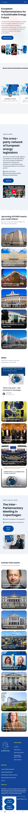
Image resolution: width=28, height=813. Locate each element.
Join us (8, 181)
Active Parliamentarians (7, 769)
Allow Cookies (9, 801)
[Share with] (4, 397)
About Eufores (18, 759)
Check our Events (10, 171)
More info (8, 529)
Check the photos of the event (14, 522)
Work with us (17, 749)
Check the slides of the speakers (15, 519)
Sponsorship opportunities (13, 173)
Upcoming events (19, 752)
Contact (16, 747)
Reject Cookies (9, 807)
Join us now (7, 38)
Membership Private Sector (8, 777)
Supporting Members (11, 175)
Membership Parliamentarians (9, 775)
